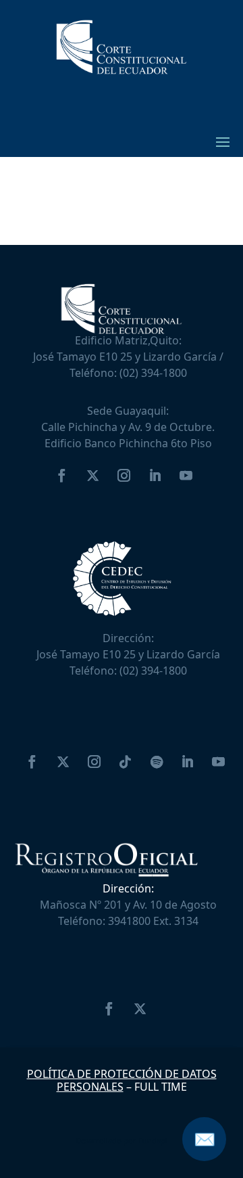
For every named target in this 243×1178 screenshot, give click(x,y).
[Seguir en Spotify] (156, 762)
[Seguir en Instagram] (124, 476)
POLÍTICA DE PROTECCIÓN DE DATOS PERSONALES (122, 1080)
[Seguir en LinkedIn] (155, 476)
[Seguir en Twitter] (93, 476)
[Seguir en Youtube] (186, 476)
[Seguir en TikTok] (125, 762)
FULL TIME (160, 1086)
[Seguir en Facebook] (62, 476)
